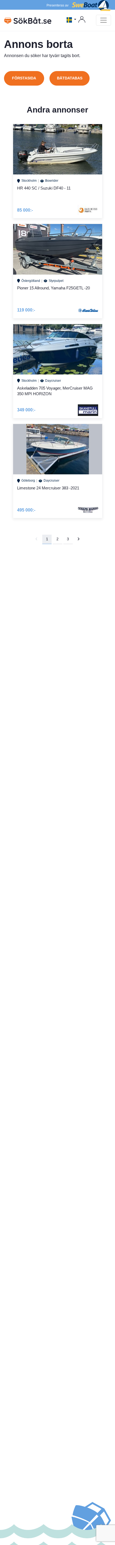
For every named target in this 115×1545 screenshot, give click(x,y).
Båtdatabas (69, 78)
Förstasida (24, 78)
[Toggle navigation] (103, 20)
